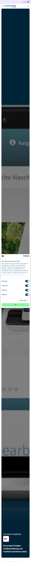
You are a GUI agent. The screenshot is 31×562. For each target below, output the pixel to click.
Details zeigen (23, 300)
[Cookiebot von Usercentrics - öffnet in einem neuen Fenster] (23, 256)
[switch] (27, 285)
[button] (2, 6)
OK (15, 305)
